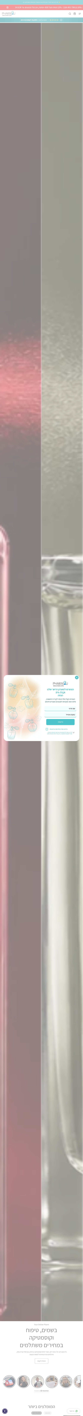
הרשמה (60, 722)
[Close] (76, 677)
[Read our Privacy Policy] (73, 732)
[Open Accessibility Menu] (5, 1411)
